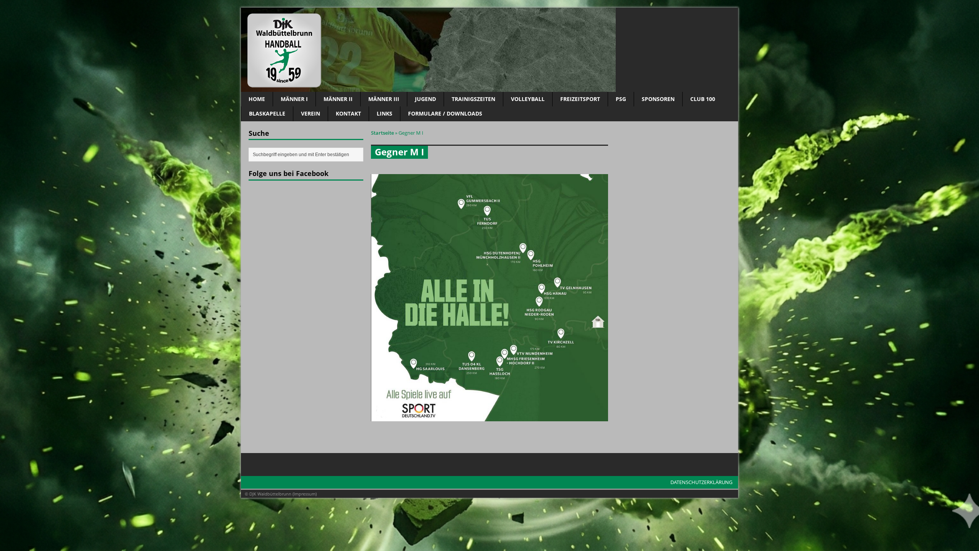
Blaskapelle (267, 113)
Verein (310, 113)
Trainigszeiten (473, 99)
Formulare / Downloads (445, 113)
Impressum (304, 494)
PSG (621, 99)
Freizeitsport (580, 99)
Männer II (338, 99)
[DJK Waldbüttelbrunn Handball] (489, 50)
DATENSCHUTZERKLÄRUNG (701, 482)
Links (384, 113)
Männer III (383, 99)
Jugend (425, 99)
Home (257, 99)
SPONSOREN (658, 99)
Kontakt (348, 113)
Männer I (294, 99)
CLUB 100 (702, 99)
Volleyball (528, 99)
